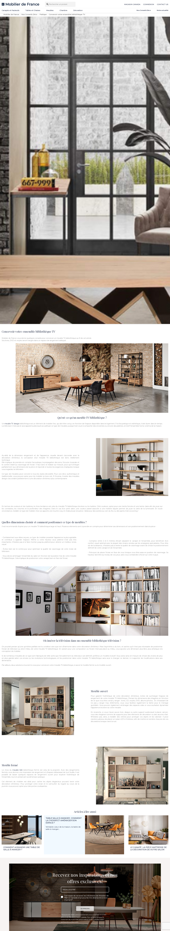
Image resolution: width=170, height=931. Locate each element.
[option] (85, 170)
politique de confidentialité (69, 922)
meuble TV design (12, 424)
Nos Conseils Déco (144, 10)
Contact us (162, 4)
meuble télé (17, 770)
